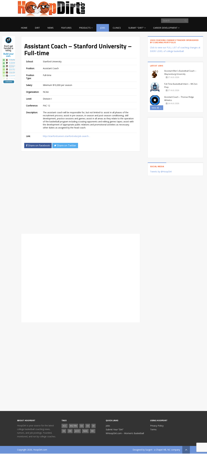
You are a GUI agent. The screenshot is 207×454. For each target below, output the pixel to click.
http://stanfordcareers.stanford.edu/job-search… (66, 136)
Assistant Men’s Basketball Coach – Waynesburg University (180, 72)
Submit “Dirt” (136, 27)
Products (85, 27)
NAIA (85, 431)
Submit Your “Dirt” (115, 429)
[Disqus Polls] (80, 192)
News (50, 27)
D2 (81, 426)
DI (93, 426)
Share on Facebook (38, 145)
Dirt (37, 27)
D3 (88, 426)
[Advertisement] (165, 8)
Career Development (165, 27)
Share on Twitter (66, 145)
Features (66, 27)
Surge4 (148, 449)
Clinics (117, 27)
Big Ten (73, 426)
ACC (64, 426)
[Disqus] (80, 278)
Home (24, 27)
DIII (70, 431)
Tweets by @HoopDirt (161, 171)
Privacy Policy (157, 425)
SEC (92, 431)
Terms (153, 429)
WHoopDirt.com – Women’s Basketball (125, 433)
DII (64, 431)
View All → (157, 107)
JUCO (77, 431)
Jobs (102, 27)
